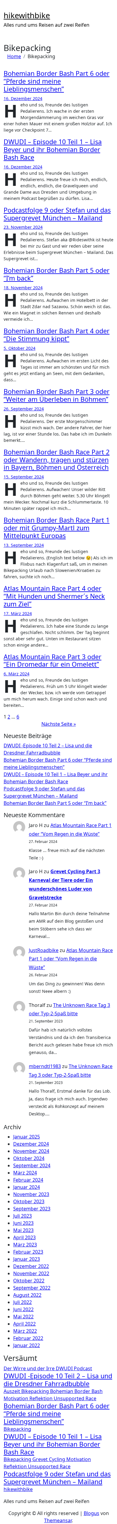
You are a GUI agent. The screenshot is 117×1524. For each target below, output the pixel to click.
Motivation (16, 1398)
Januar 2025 (26, 1136)
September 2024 (31, 1165)
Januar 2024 (26, 1187)
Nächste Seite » (58, 724)
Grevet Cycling (49, 1459)
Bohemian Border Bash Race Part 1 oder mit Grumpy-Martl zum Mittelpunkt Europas (57, 528)
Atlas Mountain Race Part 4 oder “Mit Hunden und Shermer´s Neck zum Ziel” (54, 596)
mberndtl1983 (45, 1066)
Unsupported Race (75, 1398)
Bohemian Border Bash (76, 1391)
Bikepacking (35, 1391)
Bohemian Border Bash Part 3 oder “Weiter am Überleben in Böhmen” (57, 395)
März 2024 (25, 1172)
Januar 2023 (26, 1259)
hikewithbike (27, 15)
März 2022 (25, 1331)
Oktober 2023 (28, 1201)
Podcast (83, 1368)
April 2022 (24, 1323)
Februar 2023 (28, 1252)
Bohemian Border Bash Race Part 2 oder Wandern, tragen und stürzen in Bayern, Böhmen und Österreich (57, 460)
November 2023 (31, 1194)
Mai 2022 (23, 1316)
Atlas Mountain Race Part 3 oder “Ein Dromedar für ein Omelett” (52, 660)
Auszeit (12, 1391)
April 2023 (24, 1237)
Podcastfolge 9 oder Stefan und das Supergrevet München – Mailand (57, 214)
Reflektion (41, 1398)
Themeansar (58, 1520)
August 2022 (27, 1295)
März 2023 (25, 1244)
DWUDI (65, 1368)
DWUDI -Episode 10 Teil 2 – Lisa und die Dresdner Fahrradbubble (58, 1379)
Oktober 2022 (28, 1280)
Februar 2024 (28, 1180)
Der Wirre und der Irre (30, 1368)
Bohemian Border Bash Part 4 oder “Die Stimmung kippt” (57, 334)
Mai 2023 (23, 1230)
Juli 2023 (22, 1216)
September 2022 (31, 1287)
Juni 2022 (23, 1309)
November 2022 (31, 1273)
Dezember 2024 (31, 1144)
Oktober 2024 (28, 1158)
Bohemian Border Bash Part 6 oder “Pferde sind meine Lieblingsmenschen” (57, 81)
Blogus (91, 1513)
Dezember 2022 (31, 1266)
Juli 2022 (22, 1302)
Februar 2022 (28, 1338)
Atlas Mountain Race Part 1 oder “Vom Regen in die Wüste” (71, 959)
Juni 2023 (23, 1223)
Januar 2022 (26, 1345)
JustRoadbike (43, 950)
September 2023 (31, 1208)
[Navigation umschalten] (7, 7)
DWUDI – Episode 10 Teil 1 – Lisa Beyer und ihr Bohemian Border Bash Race (53, 149)
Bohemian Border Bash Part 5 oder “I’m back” (57, 274)
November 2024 (31, 1151)
